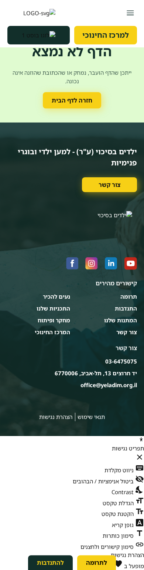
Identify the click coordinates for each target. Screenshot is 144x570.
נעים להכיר (56, 296)
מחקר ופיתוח (54, 320)
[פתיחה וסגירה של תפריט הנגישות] (141, 439)
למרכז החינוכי (105, 35)
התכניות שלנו (53, 308)
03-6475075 (121, 361)
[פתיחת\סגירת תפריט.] (130, 12)
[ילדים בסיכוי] (31, 13)
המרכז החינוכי (52, 332)
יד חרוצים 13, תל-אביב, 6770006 (96, 373)
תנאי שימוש (91, 416)
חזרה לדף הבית (72, 100)
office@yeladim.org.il (108, 385)
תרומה (128, 296)
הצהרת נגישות (55, 416)
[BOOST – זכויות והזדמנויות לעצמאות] (38, 35)
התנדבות (126, 308)
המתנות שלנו (120, 320)
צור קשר (109, 185)
